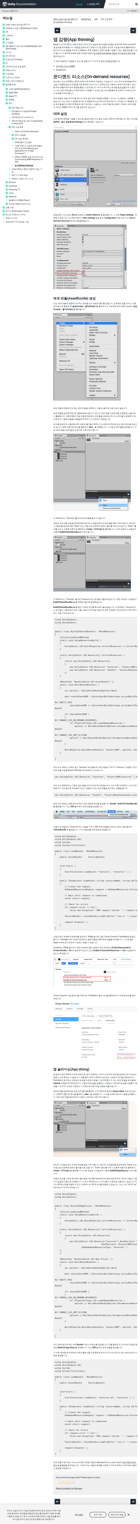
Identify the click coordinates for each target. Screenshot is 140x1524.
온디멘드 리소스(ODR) (65, 66)
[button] (60, 1482)
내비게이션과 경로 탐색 (16, 66)
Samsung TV (14, 189)
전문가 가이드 (12, 218)
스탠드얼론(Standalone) (19, 89)
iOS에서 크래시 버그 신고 (22, 179)
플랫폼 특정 (11, 84)
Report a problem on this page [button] (69, 1488)
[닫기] (128, 1515)
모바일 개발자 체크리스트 (20, 204)
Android (12, 182)
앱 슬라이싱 (61, 69)
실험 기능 (10, 207)
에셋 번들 (122, 87)
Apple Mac (13, 92)
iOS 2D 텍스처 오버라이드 (23, 117)
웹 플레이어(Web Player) (19, 200)
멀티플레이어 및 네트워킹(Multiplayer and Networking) (24, 47)
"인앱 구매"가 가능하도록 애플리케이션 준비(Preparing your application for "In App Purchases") (28, 149)
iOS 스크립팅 (20, 135)
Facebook (13, 186)
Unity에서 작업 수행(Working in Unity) (21, 28)
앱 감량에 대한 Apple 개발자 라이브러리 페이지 (113, 53)
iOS (10, 103)
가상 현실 (10, 74)
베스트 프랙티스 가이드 (16, 214)
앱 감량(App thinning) (24, 165)
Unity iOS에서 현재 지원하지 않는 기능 (27, 170)
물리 (8, 39)
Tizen (11, 193)
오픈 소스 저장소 (13, 77)
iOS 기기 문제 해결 (19, 175)
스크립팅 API (93, 4)
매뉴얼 (79, 4)
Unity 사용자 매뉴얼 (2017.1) (18, 25)
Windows (13, 197)
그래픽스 (9, 35)
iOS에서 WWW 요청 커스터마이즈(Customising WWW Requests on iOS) (29, 159)
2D (7, 32)
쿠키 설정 (79, 1515)
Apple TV (13, 96)
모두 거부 (98, 1515)
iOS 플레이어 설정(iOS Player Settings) (24, 112)
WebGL (12, 100)
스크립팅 (9, 42)
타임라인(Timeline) (14, 59)
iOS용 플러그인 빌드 (23, 142)
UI (6, 63)
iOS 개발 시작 (17, 108)
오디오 (8, 52)
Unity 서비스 (11, 70)
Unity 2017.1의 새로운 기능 (17, 222)
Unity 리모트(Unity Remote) (26, 131)
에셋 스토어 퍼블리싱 (15, 81)
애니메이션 (10, 56)
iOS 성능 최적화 (21, 139)
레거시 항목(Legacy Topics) (17, 211)
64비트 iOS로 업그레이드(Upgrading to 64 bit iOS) (27, 122)
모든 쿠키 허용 (117, 1515)
